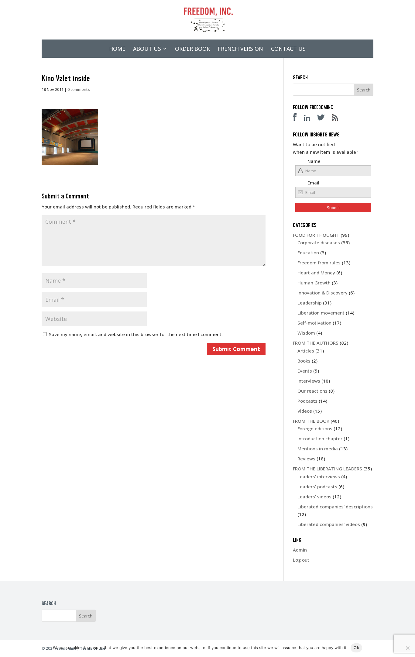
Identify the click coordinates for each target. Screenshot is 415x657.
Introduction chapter (319, 438)
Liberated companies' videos (328, 524)
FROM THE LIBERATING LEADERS (327, 469)
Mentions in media (317, 448)
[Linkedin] (310, 119)
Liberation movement (321, 313)
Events (304, 371)
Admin (300, 550)
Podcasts (307, 401)
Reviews (306, 459)
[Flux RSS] (338, 119)
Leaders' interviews (318, 476)
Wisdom (306, 333)
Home (117, 49)
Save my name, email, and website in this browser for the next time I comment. (136, 334)
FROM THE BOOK (311, 421)
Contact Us (288, 49)
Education (308, 252)
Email (313, 183)
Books (303, 361)
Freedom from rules (319, 263)
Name (314, 161)
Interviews (308, 381)
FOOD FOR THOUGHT (316, 235)
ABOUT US (147, 49)
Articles (305, 351)
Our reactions (312, 391)
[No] (407, 648)
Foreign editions (314, 428)
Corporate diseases (318, 242)
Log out (301, 560)
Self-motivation (314, 323)
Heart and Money (316, 273)
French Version (240, 49)
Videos (304, 411)
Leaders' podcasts (317, 486)
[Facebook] (298, 119)
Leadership (309, 303)
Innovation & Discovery (322, 293)
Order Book (192, 49)
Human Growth (314, 283)
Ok (356, 647)
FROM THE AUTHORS (315, 343)
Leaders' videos (314, 497)
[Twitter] (324, 119)
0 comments (78, 89)
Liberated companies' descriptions (335, 507)
